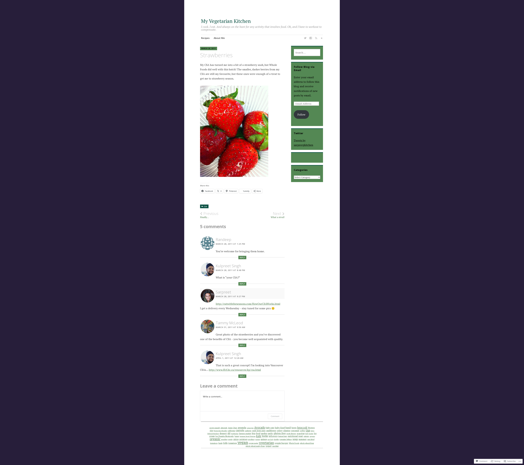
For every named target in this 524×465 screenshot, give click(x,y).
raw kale (270, 439)
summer (303, 439)
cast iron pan (258, 430)
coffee (302, 431)
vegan (243, 442)
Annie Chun (232, 428)
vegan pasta (253, 443)
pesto (230, 439)
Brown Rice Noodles (220, 431)
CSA (205, 206)
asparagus (250, 428)
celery (279, 430)
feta (253, 433)
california (231, 431)
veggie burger (281, 443)
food (258, 433)
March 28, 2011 (208, 48)
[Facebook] (310, 38)
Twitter (298, 133)
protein (257, 439)
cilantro (286, 430)
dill (228, 433)
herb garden (309, 434)
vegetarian (266, 443)
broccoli (302, 427)
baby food (280, 427)
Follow (301, 114)
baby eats (270, 427)
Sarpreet (223, 292)
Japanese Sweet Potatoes (247, 436)
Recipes (205, 38)
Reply (242, 257)
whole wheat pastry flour (255, 446)
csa (308, 430)
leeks (265, 436)
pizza (236, 439)
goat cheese (291, 433)
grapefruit (301, 433)
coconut (295, 430)
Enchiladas (234, 434)
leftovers (273, 436)
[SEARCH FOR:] (307, 52)
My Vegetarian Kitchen (226, 21)
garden (264, 433)
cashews (248, 431)
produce (251, 439)
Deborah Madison (213, 434)
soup (295, 439)
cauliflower (271, 430)
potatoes (243, 439)
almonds (224, 428)
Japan (236, 436)
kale (258, 436)
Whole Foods (294, 443)
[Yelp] (321, 38)
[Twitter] (305, 38)
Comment (275, 416)
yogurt (269, 446)
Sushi (220, 443)
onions (306, 436)
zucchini (275, 446)
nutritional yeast (295, 436)
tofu (225, 443)
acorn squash (214, 428)
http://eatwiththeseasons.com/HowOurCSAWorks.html (248, 303)
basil (288, 427)
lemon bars (282, 436)
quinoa (264, 439)
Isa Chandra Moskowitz (224, 436)
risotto (276, 439)
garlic (270, 433)
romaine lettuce (286, 439)
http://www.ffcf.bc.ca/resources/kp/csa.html (235, 369)
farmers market (245, 433)
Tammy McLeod (229, 322)
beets (294, 427)
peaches (224, 439)
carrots (240, 430)
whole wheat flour (307, 443)
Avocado (259, 427)
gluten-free (280, 433)
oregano (312, 436)
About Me (219, 38)
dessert (223, 433)
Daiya (312, 431)
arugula (242, 427)
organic (215, 439)
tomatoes (232, 443)
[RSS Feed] (316, 38)
